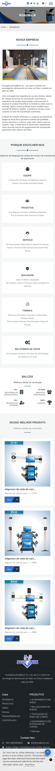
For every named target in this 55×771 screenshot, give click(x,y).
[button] (25, 78)
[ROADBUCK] (6, 3)
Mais (9, 500)
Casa (3, 27)
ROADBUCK (14, 27)
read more (30, 764)
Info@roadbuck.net (40, 743)
